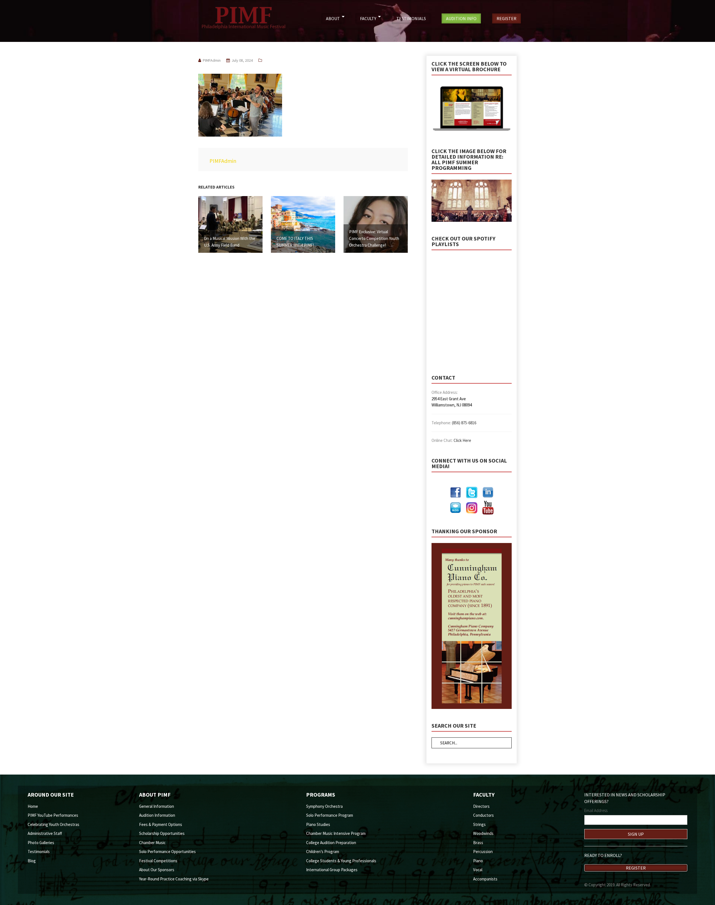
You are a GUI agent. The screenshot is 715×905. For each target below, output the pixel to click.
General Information (156, 806)
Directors (481, 806)
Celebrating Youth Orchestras (53, 824)
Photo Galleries (41, 842)
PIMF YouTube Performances (53, 815)
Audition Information (157, 815)
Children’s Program (322, 851)
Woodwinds (483, 833)
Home (33, 806)
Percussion (483, 851)
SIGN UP (636, 834)
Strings (479, 824)
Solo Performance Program (329, 815)
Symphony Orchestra (324, 806)
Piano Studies (318, 824)
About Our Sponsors (156, 869)
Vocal (477, 869)
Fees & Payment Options (160, 824)
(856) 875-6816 (464, 422)
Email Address (595, 810)
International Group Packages (332, 869)
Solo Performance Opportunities (167, 851)
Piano (478, 860)
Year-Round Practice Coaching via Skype (174, 879)
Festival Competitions (158, 860)
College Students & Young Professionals (341, 860)
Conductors (483, 815)
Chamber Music (152, 842)
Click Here (462, 440)
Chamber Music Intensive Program (336, 833)
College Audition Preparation (331, 842)
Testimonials (39, 851)
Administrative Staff (45, 833)
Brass (478, 842)
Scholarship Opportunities (162, 833)
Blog (32, 860)
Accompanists (485, 879)
